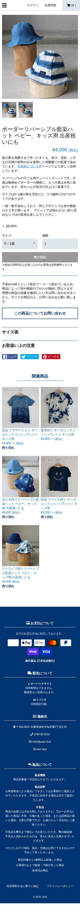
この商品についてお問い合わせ (40, 313)
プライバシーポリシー (60, 886)
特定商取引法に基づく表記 (23, 886)
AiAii (44, 896)
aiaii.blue (41, 749)
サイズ (6, 235)
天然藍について (28, 166)
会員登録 (50, 5)
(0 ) (73, 5)
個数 (45, 235)
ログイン (33, 5)
